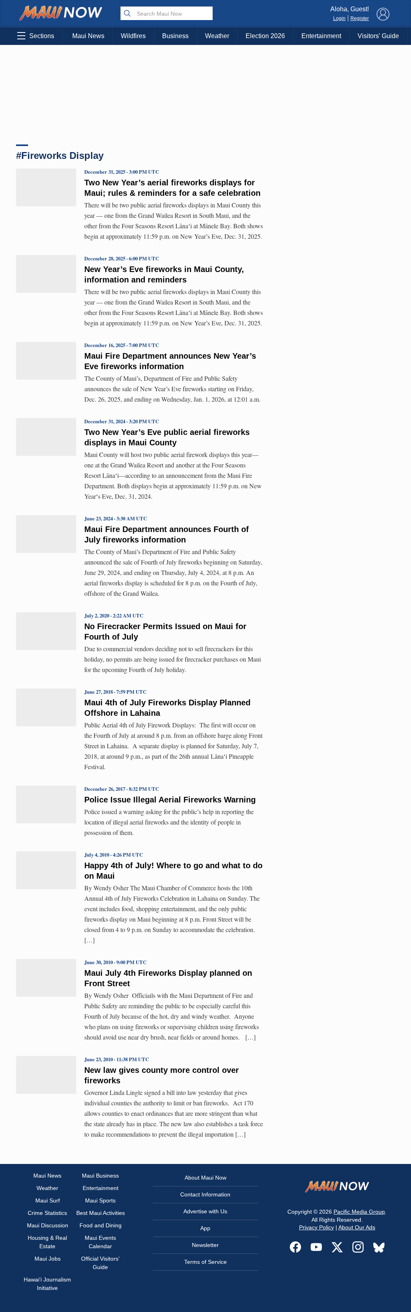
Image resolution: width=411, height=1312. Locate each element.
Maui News (88, 35)
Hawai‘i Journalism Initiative (47, 1283)
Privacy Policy (316, 1227)
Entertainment (321, 35)
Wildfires (133, 35)
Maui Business (100, 1175)
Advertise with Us (205, 1211)
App (205, 1228)
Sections (41, 35)
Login (339, 18)
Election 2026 (265, 35)
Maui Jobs (48, 1258)
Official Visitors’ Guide (100, 1262)
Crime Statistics (47, 1213)
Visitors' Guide (378, 35)
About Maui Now (205, 1177)
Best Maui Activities (100, 1213)
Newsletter (205, 1245)
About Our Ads (356, 1227)
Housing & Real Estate (47, 1242)
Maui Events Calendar (100, 1242)
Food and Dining (100, 1225)
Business (175, 35)
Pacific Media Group (359, 1211)
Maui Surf (47, 1200)
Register (359, 18)
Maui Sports (100, 1200)
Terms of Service (205, 1262)
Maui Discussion (47, 1225)
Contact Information (205, 1194)
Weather (217, 35)
